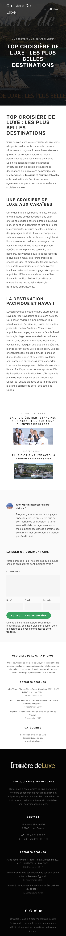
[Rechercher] (45, 9)
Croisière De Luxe (18, 9)
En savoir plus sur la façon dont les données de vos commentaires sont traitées (31, 628)
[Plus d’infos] (51, 9)
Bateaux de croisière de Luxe (33, 735)
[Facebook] (26, 911)
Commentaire (13, 571)
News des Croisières (33, 741)
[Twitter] (35, 911)
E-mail (28, 600)
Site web (46, 600)
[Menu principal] (57, 9)
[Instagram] (31, 911)
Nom (9, 600)
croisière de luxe (15, 187)
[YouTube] (40, 911)
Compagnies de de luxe (33, 738)
